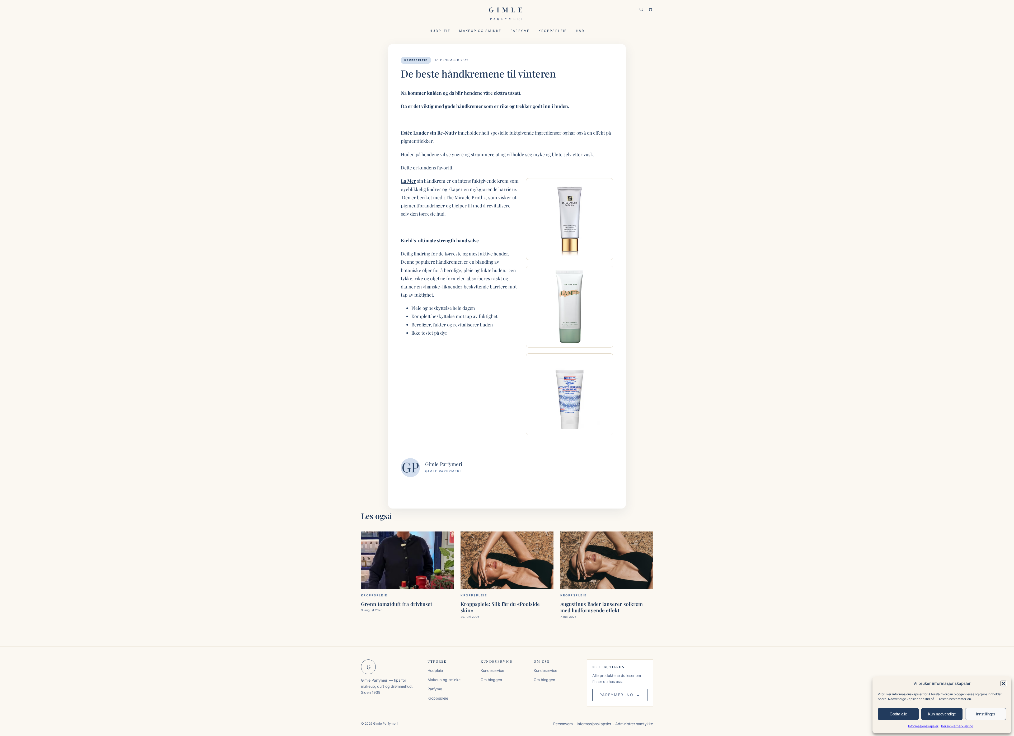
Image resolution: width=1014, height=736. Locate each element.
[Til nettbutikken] (650, 9)
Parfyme (520, 31)
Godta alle (898, 714)
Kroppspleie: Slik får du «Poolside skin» (500, 607)
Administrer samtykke (634, 723)
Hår (580, 31)
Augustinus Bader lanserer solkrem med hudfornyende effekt (601, 607)
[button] (1003, 683)
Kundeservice (492, 670)
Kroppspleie (552, 31)
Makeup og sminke (480, 31)
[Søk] (641, 9)
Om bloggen (491, 679)
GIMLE (507, 13)
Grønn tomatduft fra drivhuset (396, 603)
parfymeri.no (616, 694)
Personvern (563, 723)
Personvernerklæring (957, 726)
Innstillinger (985, 714)
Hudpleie (440, 31)
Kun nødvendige (942, 714)
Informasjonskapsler (923, 726)
